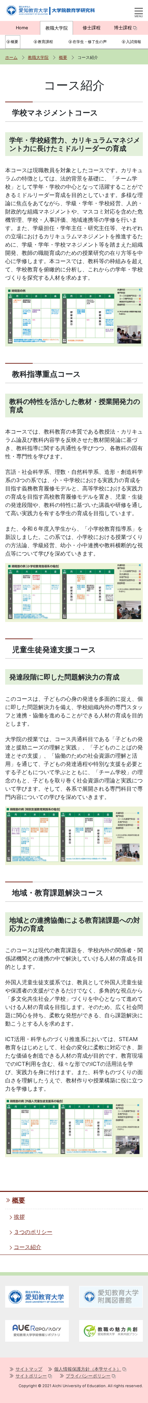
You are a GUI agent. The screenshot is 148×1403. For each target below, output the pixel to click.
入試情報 (133, 41)
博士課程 (123, 27)
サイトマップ (28, 1369)
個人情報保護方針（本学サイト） (87, 1369)
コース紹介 (27, 1247)
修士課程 (92, 27)
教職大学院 (56, 28)
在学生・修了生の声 (90, 41)
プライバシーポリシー (88, 1376)
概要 (14, 41)
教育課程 (45, 41)
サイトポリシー (31, 1376)
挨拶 (19, 1216)
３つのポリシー (33, 1231)
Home (22, 27)
